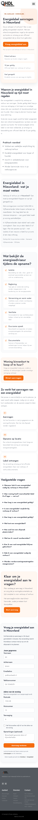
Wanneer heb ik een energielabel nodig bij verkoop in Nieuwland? (17, 486)
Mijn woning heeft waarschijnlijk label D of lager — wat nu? (18, 495)
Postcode (7, 697)
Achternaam (8, 662)
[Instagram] (6, 784)
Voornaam (7, 653)
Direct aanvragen (13, 378)
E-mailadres (8, 671)
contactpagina (7, 753)
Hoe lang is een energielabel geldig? (19, 502)
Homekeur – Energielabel (26, 757)
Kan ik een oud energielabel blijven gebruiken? (18, 545)
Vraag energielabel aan (15, 44)
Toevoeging (8, 716)
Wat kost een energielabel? (15, 523)
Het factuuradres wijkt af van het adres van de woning (19, 726)
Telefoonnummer (10, 681)
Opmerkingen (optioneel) (13, 732)
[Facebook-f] (3, 784)
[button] (34, 4)
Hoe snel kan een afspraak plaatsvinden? (14, 531)
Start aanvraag (12, 610)
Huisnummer (8, 706)
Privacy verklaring (13, 814)
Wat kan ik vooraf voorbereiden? (17, 538)
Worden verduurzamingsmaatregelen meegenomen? (18, 562)
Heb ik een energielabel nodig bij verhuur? (17, 554)
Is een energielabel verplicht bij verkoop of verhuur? (16, 510)
